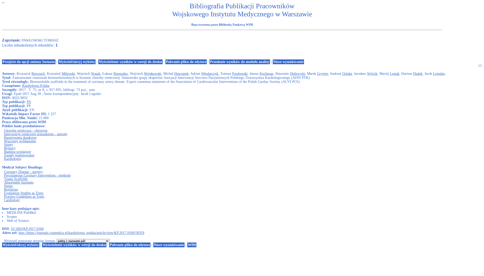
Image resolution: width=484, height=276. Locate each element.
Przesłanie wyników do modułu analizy (239, 62)
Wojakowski (152, 74)
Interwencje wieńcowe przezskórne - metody (36, 134)
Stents (8, 186)
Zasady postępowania (19, 155)
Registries (11, 189)
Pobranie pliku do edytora (186, 62)
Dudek (417, 74)
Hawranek (181, 74)
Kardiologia (12, 159)
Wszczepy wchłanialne (20, 141)
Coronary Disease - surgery (23, 172)
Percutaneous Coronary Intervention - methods (37, 175)
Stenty (8, 145)
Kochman (266, 74)
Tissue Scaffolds (15, 179)
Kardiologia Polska (35, 86)
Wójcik (372, 74)
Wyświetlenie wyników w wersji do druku (130, 62)
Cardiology (12, 200)
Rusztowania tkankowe (20, 138)
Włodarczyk (209, 74)
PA (29, 102)
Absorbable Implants (19, 182)
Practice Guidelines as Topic (24, 196)
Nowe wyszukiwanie (288, 62)
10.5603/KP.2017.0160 (27, 229)
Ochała (347, 74)
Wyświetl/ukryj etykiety (77, 62)
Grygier (322, 74)
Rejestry (10, 148)
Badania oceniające (17, 152)
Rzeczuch (38, 74)
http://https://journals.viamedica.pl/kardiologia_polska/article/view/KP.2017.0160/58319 (81, 233)
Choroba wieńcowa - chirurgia (25, 130)
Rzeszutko (120, 74)
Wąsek (95, 74)
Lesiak (394, 74)
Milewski (68, 74)
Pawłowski (240, 74)
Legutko (439, 74)
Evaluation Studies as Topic (24, 193)
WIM (192, 245)
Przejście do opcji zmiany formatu (29, 62)
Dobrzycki (297, 74)
